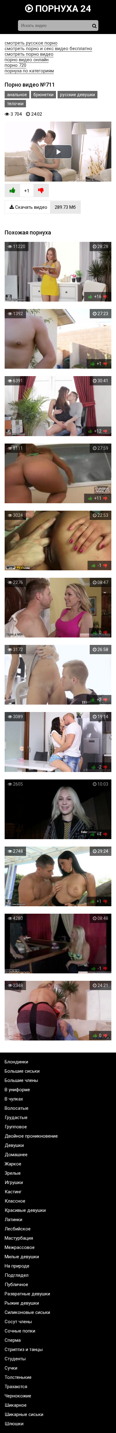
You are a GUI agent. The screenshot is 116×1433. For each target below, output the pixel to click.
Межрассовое (20, 1247)
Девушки (14, 1145)
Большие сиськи (22, 1071)
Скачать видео (45, 207)
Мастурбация (19, 1238)
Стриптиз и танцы (24, 1349)
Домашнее (16, 1154)
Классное (15, 1201)
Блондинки (16, 1062)
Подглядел (16, 1275)
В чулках (14, 1099)
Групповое (16, 1127)
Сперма (13, 1340)
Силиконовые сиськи (27, 1312)
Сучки (11, 1368)
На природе (17, 1266)
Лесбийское (18, 1229)
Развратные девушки (27, 1294)
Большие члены (21, 1080)
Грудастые (16, 1117)
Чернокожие (18, 1396)
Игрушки (14, 1182)
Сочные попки (20, 1331)
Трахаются (16, 1386)
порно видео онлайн (27, 59)
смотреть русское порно (31, 43)
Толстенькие (18, 1377)
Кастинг (13, 1192)
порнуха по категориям (29, 71)
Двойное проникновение (31, 1136)
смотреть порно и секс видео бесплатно (48, 48)
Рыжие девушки (22, 1303)
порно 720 (15, 65)
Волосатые (16, 1108)
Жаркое (13, 1164)
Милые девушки (22, 1256)
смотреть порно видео (29, 54)
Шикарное (16, 1405)
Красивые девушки (25, 1210)
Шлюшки (14, 1424)
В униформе (17, 1089)
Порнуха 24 (62, 8)
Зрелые (13, 1173)
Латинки (13, 1219)
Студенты (15, 1359)
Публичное (16, 1284)
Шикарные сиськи (24, 1414)
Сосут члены (18, 1321)
